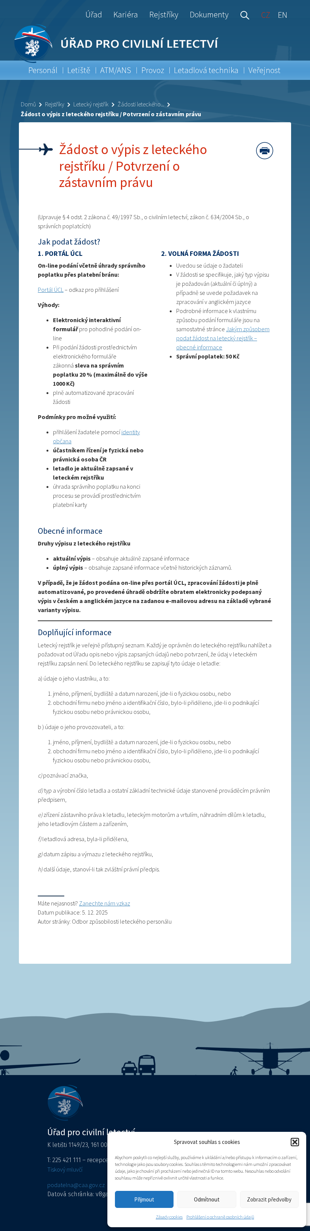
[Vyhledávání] (243, 14)
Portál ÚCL (51, 289)
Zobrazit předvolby (269, 1199)
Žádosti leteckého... (141, 104)
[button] (295, 1142)
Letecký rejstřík (90, 104)
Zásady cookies (169, 1217)
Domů (28, 104)
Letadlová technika (206, 70)
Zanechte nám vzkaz (104, 903)
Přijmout (144, 1199)
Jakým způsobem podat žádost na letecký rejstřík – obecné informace (223, 338)
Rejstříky (163, 14)
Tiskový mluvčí (64, 1169)
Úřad (93, 14)
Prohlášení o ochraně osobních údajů (220, 1217)
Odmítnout (207, 1199)
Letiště (78, 70)
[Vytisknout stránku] (264, 150)
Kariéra (125, 14)
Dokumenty (209, 14)
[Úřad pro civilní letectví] (33, 43)
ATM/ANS (115, 70)
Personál (42, 70)
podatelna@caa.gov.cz (76, 1185)
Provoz (152, 70)
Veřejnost (264, 70)
